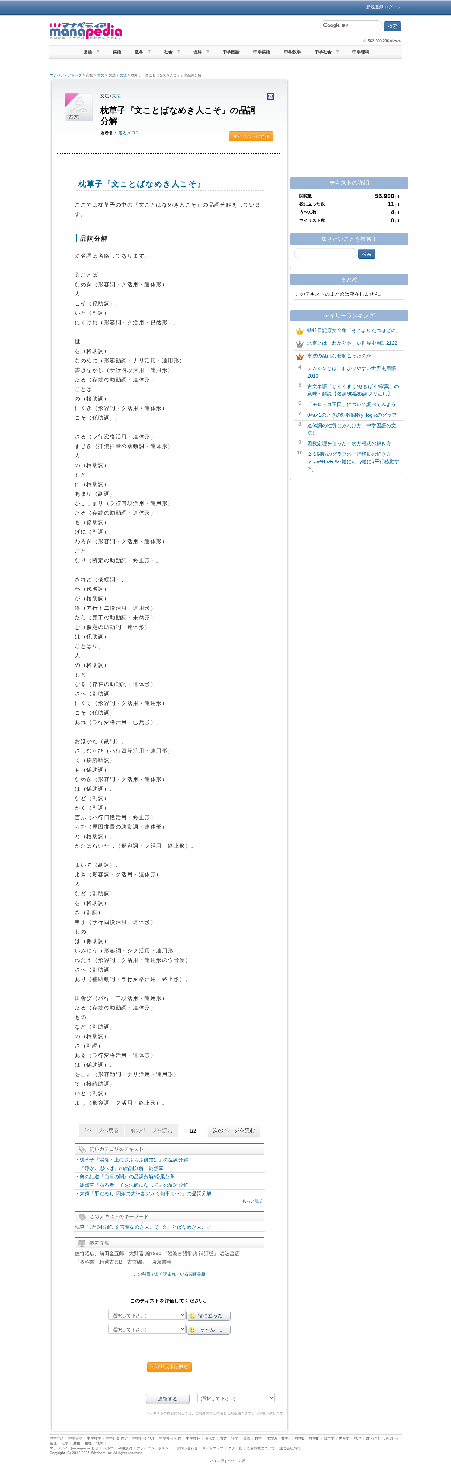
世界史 (344, 1438)
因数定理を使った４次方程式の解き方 (349, 443)
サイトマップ (212, 1448)
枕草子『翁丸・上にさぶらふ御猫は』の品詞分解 (134, 1159)
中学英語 (261, 51)
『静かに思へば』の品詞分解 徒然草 (121, 1168)
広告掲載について (261, 1448)
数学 (139, 51)
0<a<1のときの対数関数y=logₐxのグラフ (352, 415)
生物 (76, 1443)
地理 (357, 1438)
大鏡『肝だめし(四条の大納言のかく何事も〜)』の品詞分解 (145, 1193)
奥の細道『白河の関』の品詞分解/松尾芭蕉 (127, 1176)
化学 (64, 1443)
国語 (88, 51)
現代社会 (391, 1438)
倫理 (53, 1443)
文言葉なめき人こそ (137, 1227)
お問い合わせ (187, 1448)
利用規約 (125, 1448)
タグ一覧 (235, 1448)
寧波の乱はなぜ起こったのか (339, 355)
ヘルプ (108, 1448)
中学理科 (360, 51)
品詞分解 (102, 1227)
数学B (299, 1438)
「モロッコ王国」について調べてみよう (351, 404)
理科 (197, 51)
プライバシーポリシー (154, 1448)
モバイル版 (215, 1461)
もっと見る (252, 1201)
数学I (259, 1438)
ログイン (392, 7)
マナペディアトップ (66, 75)
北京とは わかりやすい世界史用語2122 (352, 343)
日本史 (329, 1438)
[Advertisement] (220, 31)
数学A (272, 1438)
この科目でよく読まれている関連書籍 (169, 1274)
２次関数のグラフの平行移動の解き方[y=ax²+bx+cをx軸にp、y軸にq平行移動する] (353, 461)
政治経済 (373, 1438)
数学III (314, 1438)
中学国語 (231, 51)
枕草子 (82, 1227)
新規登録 (374, 7)
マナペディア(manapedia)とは (74, 1448)
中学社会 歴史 (117, 1438)
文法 (123, 75)
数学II (285, 1438)
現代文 (210, 1438)
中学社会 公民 (170, 1438)
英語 (117, 51)
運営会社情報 (290, 1448)
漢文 (235, 1438)
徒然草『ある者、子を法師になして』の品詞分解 (134, 1185)
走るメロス (129, 132)
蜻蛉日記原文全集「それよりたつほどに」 (354, 330)
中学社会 (323, 51)
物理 (88, 1443)
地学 (99, 1443)
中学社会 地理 (143, 1438)
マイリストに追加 (251, 136)
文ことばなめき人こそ (186, 1227)
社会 (168, 51)
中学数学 (292, 51)
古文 (100, 75)
